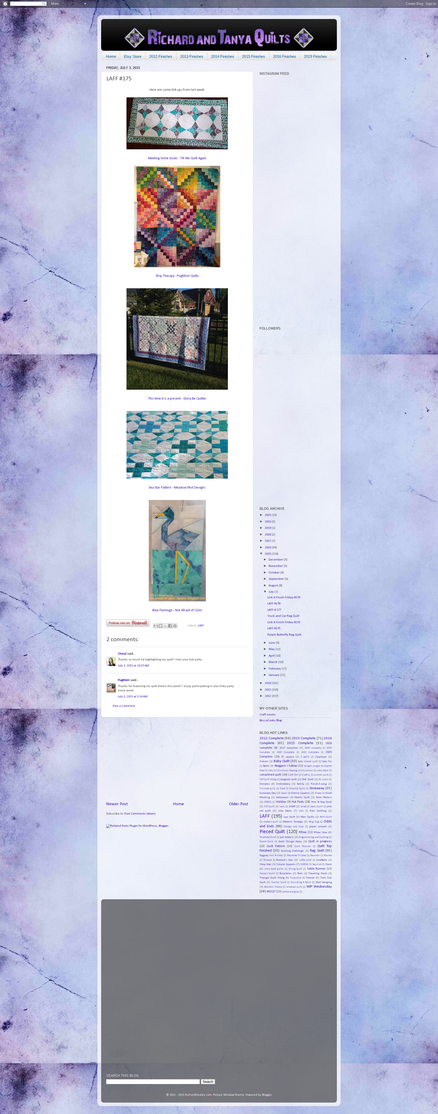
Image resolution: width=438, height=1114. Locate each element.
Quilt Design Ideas (290, 841)
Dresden (265, 783)
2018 (268, 534)
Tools (300, 873)
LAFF (201, 625)
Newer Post (117, 804)
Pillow (302, 832)
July (272, 592)
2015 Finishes (253, 56)
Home (111, 56)
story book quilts (274, 869)
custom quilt (321, 775)
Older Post (238, 804)
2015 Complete (300, 743)
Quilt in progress (320, 841)
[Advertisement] (177, 759)
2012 (268, 696)
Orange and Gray (294, 826)
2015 (268, 553)
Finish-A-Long (319, 783)
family (300, 783)
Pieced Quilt (272, 831)
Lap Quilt (289, 816)
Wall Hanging (324, 882)
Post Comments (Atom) (140, 813)
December (276, 559)
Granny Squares (300, 793)
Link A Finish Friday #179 (283, 597)
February (275, 668)
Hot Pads (298, 801)
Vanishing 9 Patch (301, 882)
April (272, 655)
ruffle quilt (305, 860)
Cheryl (122, 653)
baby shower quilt (308, 761)
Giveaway (316, 788)
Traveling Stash (317, 873)
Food (282, 788)
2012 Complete (272, 738)
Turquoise (295, 877)
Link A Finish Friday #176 (283, 622)
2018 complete (313, 748)
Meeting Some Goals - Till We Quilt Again (177, 158)
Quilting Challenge (292, 850)
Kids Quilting (318, 810)
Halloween (282, 797)
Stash (328, 864)
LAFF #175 (273, 628)
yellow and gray (290, 891)
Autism (264, 761)
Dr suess (323, 779)
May (272, 649)
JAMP (292, 806)
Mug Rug (314, 821)
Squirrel (316, 864)
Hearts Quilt (302, 797)
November (276, 566)
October (274, 572)
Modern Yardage (293, 821)
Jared (303, 806)
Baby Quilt (281, 761)
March (273, 662)
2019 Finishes (315, 56)
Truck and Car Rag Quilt (283, 616)
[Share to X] (165, 625)
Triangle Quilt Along (272, 877)
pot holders (287, 837)
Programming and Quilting (313, 837)
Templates (285, 873)
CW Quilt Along (268, 779)
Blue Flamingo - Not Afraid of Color (177, 610)
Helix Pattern (324, 797)
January (274, 675)
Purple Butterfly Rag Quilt (284, 634)
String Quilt (295, 869)
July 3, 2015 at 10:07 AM (133, 665)
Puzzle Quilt (266, 841)
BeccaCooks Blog (271, 720)
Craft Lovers (268, 714)
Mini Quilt (326, 817)
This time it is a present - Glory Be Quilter (177, 398)
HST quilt (269, 806)
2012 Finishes (160, 56)
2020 (268, 521)
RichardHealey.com (198, 1095)
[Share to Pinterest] (174, 625)
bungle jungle (312, 766)
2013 (268, 689)
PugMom (124, 680)
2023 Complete (310, 752)
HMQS (267, 802)
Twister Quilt (278, 882)
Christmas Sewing (287, 770)
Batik (266, 765)
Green (318, 793)
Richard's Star (284, 859)
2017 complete (288, 747)
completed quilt (270, 774)
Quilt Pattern (276, 846)
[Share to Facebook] (170, 625)
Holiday (281, 801)
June (272, 642)
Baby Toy (327, 761)
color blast (322, 770)
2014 (268, 683)
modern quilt (270, 821)
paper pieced (317, 826)
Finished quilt (267, 788)
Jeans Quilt (316, 806)
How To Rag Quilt (321, 801)
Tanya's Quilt (267, 873)
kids (301, 811)
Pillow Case (320, 832)
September (277, 579)
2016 (268, 547)
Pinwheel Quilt (268, 837)
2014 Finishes (222, 56)
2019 (268, 528)
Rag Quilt (317, 851)
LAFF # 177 (274, 610)
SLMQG (304, 864)
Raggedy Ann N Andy (271, 855)
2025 (268, 515)
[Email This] (155, 625)
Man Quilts (307, 816)
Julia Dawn (285, 810)
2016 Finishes (284, 56)
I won (282, 806)
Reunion (315, 855)
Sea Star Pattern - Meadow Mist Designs (177, 487)
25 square (287, 756)
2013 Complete (304, 738)
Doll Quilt (307, 779)
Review (328, 855)
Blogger (266, 1095)
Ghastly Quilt (297, 788)
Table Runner (316, 868)
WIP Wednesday (319, 887)
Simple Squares (285, 864)
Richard (267, 860)
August (274, 585)
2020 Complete (285, 752)
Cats (270, 770)
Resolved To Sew (296, 855)
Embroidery (283, 783)
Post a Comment (124, 706)
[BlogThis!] (160, 625)
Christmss (307, 770)
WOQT (271, 891)
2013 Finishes (191, 56)
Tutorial (310, 877)
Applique (321, 756)
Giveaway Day (268, 793)
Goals (284, 793)
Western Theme (273, 887)
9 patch (305, 757)
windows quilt (294, 887)
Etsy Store (132, 56)
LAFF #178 (273, 603)
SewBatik (321, 859)
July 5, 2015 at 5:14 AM (133, 696)
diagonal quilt (288, 779)
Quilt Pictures (302, 846)
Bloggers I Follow (286, 765)
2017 (268, 541)
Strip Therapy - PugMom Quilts (177, 276)
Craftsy (306, 775)
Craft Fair (293, 775)
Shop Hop (265, 864)
